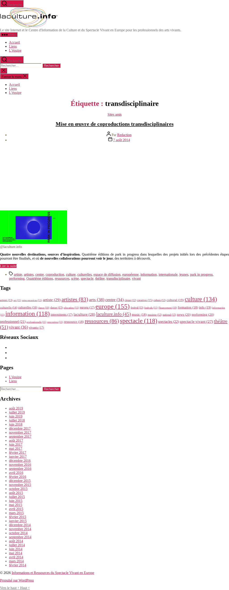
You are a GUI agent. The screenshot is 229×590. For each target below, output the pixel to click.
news (184, 314)
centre (39, 274)
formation (188, 307)
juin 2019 (15, 416)
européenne (130, 274)
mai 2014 (15, 553)
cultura (159, 300)
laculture (84, 314)
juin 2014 (15, 549)
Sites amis (115, 114)
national (169, 314)
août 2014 (16, 541)
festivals (151, 307)
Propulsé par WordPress (17, 580)
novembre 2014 (20, 529)
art (17, 300)
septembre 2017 (20, 436)
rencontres (55, 322)
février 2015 (17, 517)
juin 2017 (15, 444)
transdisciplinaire (118, 278)
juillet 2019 (17, 412)
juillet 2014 (17, 545)
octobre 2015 (18, 489)
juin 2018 (15, 424)
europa (87, 307)
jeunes (183, 274)
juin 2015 (15, 501)
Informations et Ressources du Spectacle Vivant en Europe (53, 573)
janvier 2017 (18, 456)
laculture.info (113, 314)
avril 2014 (16, 557)
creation (145, 300)
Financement (168, 308)
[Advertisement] (114, 177)
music (139, 314)
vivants (36, 327)
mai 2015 (15, 505)
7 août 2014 (121, 140)
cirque (130, 300)
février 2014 (17, 565)
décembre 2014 (20, 525)
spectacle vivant (196, 321)
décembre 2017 (20, 428)
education (71, 307)
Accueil (14, 42)
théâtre (100, 278)
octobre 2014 (18, 533)
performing (17, 278)
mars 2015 (16, 513)
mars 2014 (16, 561)
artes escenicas (32, 300)
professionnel (12, 321)
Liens (13, 46)
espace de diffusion (107, 274)
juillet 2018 (17, 420)
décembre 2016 (20, 460)
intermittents (62, 314)
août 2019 (16, 408)
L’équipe (15, 50)
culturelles (84, 274)
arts (96, 299)
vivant (136, 278)
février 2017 (17, 452)
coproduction (55, 274)
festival (137, 307)
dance (43, 308)
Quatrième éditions (39, 278)
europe (112, 306)
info (205, 307)
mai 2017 (15, 448)
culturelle (8, 307)
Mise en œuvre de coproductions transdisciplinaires (115, 124)
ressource (74, 321)
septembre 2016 (20, 468)
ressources (62, 278)
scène (75, 278)
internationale (168, 274)
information (148, 274)
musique (155, 314)
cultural (175, 300)
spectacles (168, 321)
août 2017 (16, 440)
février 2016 (17, 477)
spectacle (87, 278)
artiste (18, 274)
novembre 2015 (20, 485)
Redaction (124, 135)
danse (56, 307)
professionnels (36, 322)
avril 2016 (16, 473)
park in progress (201, 274)
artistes (29, 274)
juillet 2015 (17, 497)
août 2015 (16, 493)
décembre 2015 (20, 481)
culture (71, 274)
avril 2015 (16, 509)
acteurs (6, 300)
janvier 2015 (18, 521)
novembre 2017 (20, 432)
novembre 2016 (20, 464)
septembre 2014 (20, 537)
